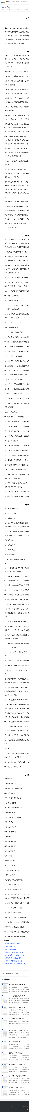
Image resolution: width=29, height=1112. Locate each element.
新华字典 (26, 1106)
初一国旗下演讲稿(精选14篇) (17, 984)
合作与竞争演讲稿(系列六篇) (17, 1076)
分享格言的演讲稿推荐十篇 (17, 1064)
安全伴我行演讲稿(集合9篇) (17, 1019)
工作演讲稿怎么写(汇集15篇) (11, 973)
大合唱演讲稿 (6, 7)
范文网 (8, 1)
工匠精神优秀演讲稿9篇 (16, 1053)
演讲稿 (17, 1)
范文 (14, 1)
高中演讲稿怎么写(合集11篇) (17, 1007)
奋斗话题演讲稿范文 (15, 1041)
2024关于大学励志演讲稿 (16, 1087)
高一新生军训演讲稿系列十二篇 (18, 1030)
